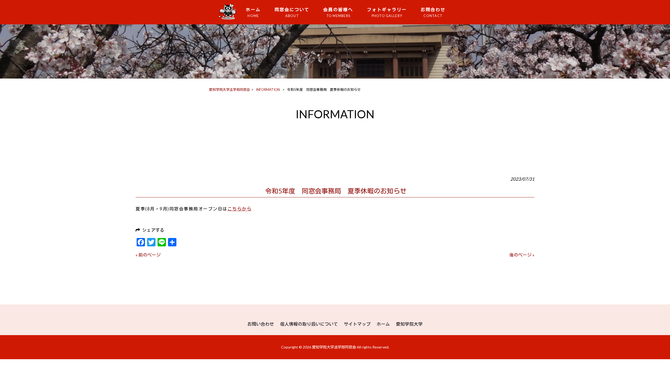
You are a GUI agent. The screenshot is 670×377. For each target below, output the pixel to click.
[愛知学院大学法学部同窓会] (228, 19)
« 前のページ (148, 255)
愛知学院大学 (409, 324)
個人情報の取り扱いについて (309, 324)
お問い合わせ (260, 324)
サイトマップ (357, 324)
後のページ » (521, 255)
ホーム (383, 324)
